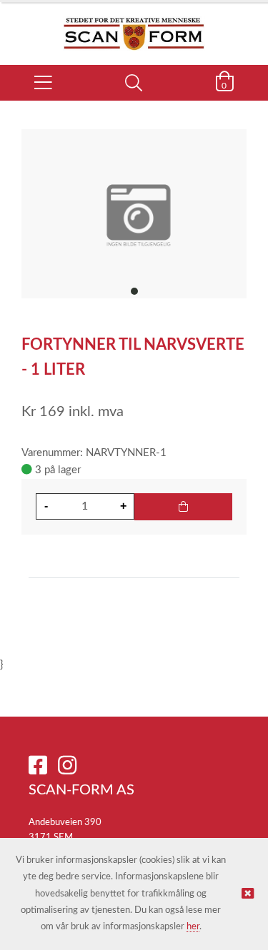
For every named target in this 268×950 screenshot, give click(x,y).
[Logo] (134, 26)
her (193, 926)
